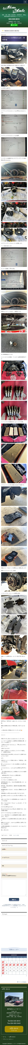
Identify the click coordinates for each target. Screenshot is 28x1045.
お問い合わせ (14, 1029)
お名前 (4, 849)
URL (3, 865)
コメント (9, 874)
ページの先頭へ (23, 982)
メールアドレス (5, 857)
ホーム (4, 1036)
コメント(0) (16, 835)
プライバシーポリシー (8, 1039)
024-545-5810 (15, 1021)
